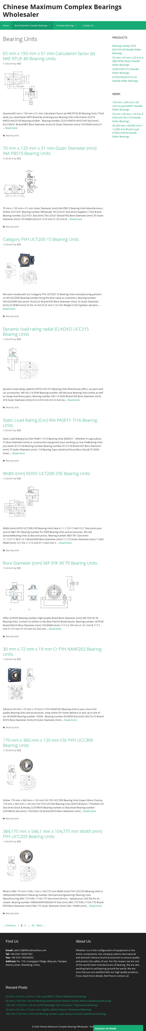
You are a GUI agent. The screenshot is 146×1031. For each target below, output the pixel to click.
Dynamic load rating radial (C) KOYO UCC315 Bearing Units (46, 331)
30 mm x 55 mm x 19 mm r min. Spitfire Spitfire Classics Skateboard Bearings (48, 1009)
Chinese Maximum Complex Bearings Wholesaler (62, 10)
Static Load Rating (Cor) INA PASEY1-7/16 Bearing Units (50, 422)
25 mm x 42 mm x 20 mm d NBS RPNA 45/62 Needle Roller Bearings (127, 61)
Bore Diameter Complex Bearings (31, 25)
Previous (9, 925)
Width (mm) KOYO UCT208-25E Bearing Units (46, 473)
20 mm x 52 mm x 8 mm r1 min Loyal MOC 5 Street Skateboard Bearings (46, 996)
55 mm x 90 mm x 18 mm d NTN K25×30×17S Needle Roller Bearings (127, 117)
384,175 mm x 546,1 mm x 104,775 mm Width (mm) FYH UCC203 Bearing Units (52, 833)
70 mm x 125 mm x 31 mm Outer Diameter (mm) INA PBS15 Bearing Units (49, 150)
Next (40, 925)
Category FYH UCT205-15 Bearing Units (41, 239)
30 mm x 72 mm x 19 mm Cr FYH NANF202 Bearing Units (52, 651)
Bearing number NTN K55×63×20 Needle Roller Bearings (126, 49)
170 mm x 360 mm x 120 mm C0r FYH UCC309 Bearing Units (48, 742)
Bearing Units (12, 135)
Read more (11, 128)
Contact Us (88, 25)
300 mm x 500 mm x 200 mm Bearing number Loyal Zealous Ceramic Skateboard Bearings (56, 1013)
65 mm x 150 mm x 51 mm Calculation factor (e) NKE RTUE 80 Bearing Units (49, 55)
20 (33, 925)
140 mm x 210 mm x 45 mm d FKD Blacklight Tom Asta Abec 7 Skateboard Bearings (52, 1005)
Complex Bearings (65, 25)
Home (6, 25)
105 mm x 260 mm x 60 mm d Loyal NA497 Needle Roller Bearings (127, 106)
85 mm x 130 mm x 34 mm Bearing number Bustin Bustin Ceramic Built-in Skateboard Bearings (58, 1000)
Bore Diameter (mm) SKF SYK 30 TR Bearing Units (50, 563)
